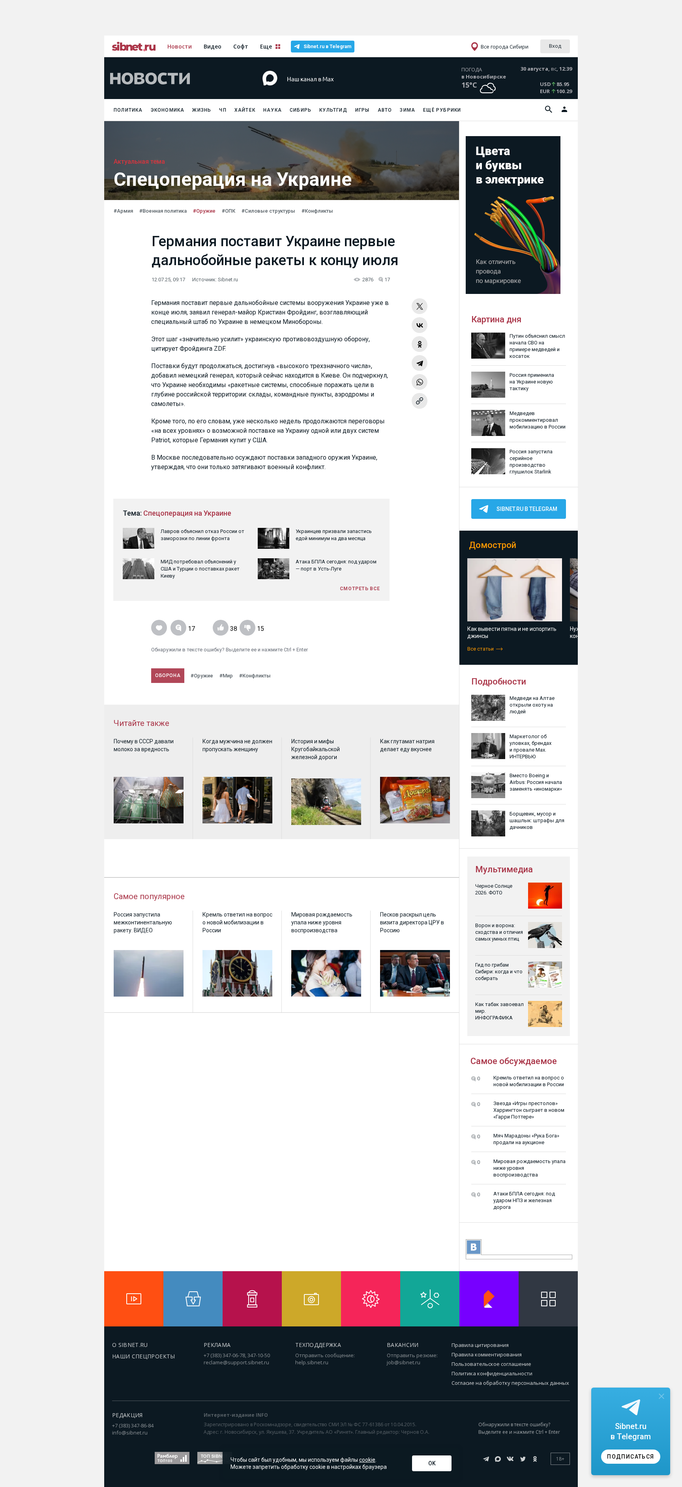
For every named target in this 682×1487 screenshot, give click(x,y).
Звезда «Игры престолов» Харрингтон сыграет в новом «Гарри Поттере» (528, 1110)
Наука (272, 110)
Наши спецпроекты (143, 1356)
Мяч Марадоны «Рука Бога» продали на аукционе (526, 1139)
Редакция (127, 1415)
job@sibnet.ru (403, 1362)
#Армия (123, 211)
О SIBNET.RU (130, 1345)
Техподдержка (318, 1345)
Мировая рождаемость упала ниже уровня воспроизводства (529, 1168)
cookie (367, 1460)
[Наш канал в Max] (326, 90)
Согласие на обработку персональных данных (510, 1382)
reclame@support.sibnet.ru (236, 1362)
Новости (179, 46)
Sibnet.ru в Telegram (327, 46)
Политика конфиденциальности (492, 1373)
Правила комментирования (487, 1354)
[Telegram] (419, 363)
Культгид (333, 110)
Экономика (168, 110)
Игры (362, 110)
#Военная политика (163, 211)
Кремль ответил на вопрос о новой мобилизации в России (528, 1081)
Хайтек (244, 110)
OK (432, 1463)
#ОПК (228, 211)
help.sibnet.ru (311, 1362)
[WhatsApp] (419, 382)
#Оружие (204, 211)
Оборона (167, 675)
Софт (240, 46)
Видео (212, 46)
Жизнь (201, 110)
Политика (128, 110)
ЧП (222, 110)
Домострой (492, 545)
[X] (419, 306)
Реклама (217, 1345)
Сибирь (300, 110)
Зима (407, 110)
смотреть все (360, 588)
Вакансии (403, 1345)
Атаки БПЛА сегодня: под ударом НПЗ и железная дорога (524, 1200)
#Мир (226, 676)
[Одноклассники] (419, 344)
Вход (555, 45)
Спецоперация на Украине (187, 513)
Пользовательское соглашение (491, 1363)
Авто (385, 110)
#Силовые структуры (268, 211)
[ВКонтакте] (419, 325)
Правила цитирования (480, 1345)
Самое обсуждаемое (513, 1061)
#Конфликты (317, 211)
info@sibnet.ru (130, 1432)
